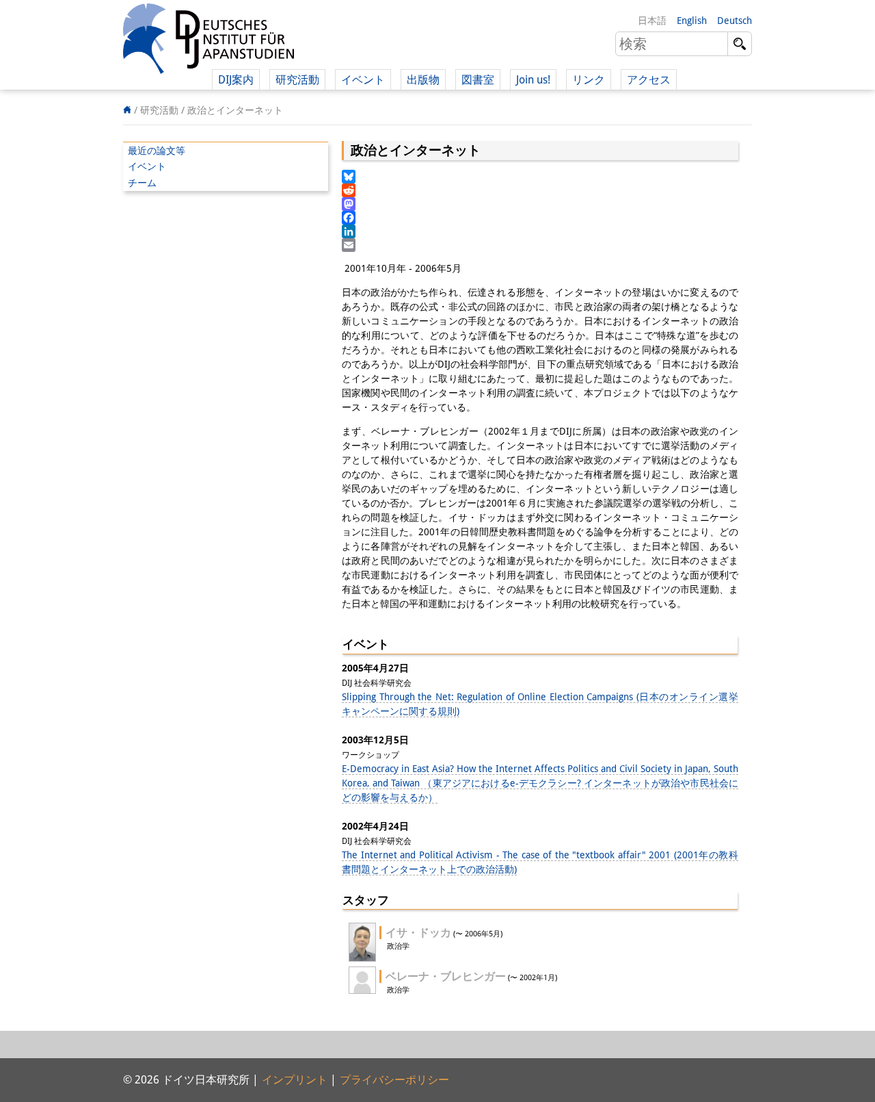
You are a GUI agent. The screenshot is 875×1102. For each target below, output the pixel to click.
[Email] (540, 245)
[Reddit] (540, 190)
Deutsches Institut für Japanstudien (208, 41)
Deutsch (734, 20)
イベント (147, 166)
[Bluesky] (540, 176)
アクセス (649, 79)
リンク (588, 79)
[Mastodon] (540, 204)
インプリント (294, 1079)
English (692, 20)
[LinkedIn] (540, 231)
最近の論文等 (156, 150)
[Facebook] (540, 218)
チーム (142, 182)
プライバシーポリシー (394, 1079)
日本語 (652, 20)
